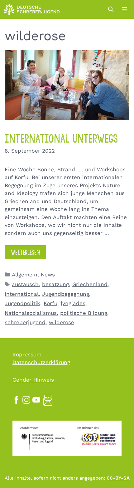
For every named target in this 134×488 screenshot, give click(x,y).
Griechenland (90, 284)
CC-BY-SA (118, 478)
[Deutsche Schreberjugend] (31, 9)
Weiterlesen (25, 252)
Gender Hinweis (33, 380)
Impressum (26, 354)
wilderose (61, 322)
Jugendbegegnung (65, 294)
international (22, 294)
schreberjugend (25, 322)
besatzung (55, 284)
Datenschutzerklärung (41, 362)
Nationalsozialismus (31, 313)
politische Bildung (83, 313)
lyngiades (73, 303)
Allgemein (24, 274)
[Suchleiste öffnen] (110, 9)
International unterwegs (61, 138)
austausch (25, 284)
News (48, 274)
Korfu (50, 303)
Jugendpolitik (22, 303)
